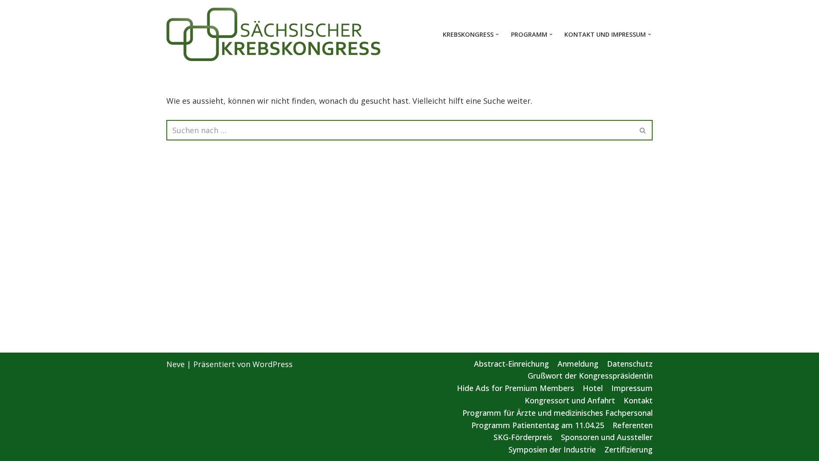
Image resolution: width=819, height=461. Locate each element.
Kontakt (638, 400)
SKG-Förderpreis (523, 437)
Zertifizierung (628, 449)
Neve (175, 364)
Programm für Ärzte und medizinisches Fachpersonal (557, 413)
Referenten (633, 425)
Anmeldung (578, 364)
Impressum (632, 388)
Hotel (593, 388)
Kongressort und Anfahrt (570, 400)
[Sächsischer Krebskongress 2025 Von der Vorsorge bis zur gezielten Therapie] (273, 34)
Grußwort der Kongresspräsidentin (590, 376)
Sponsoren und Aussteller (607, 437)
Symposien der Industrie (552, 449)
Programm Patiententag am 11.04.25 (537, 425)
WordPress (273, 364)
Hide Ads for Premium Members (515, 388)
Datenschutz (630, 364)
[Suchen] (643, 130)
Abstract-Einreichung (511, 364)
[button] (497, 34)
